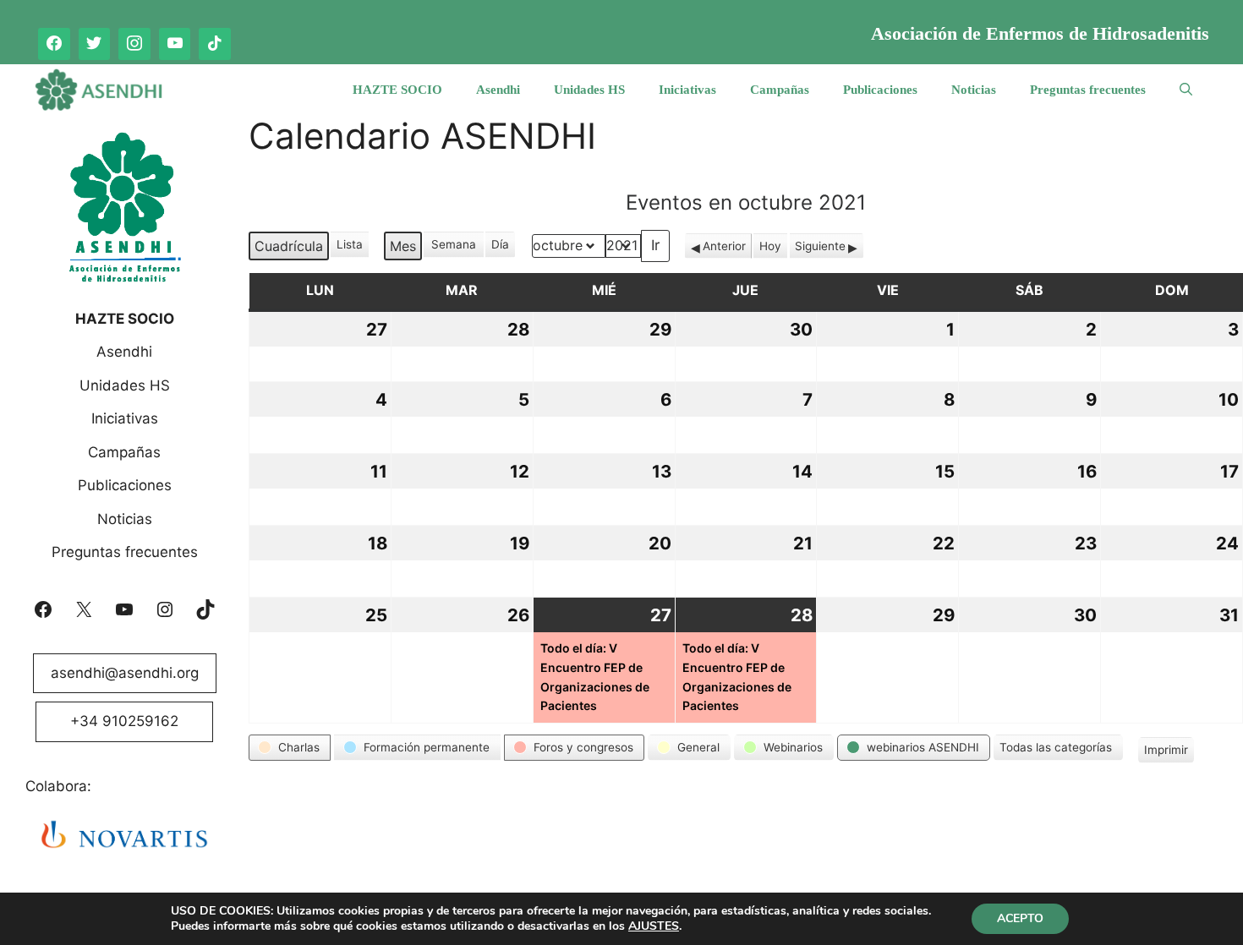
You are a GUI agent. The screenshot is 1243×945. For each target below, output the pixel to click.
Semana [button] (453, 244)
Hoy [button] (770, 246)
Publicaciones (880, 89)
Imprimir (1165, 752)
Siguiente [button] (820, 246)
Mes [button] (403, 246)
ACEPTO (1020, 918)
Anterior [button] (724, 246)
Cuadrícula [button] (288, 249)
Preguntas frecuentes (1088, 89)
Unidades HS (589, 89)
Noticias (973, 89)
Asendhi (498, 89)
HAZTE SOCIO (397, 89)
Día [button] (500, 244)
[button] (290, 747)
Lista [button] (351, 247)
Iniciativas (687, 89)
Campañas (779, 89)
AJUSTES (653, 926)
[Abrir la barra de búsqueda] (1186, 90)
